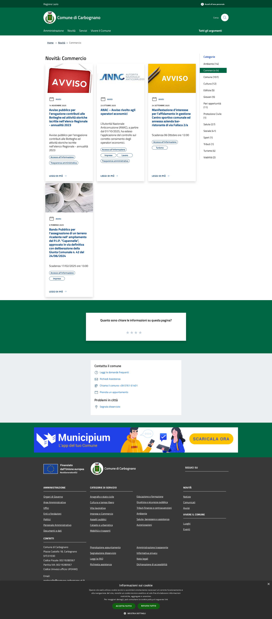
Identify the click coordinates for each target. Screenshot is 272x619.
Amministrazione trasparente (152, 547)
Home (50, 43)
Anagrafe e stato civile (102, 497)
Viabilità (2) (209, 157)
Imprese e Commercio (101, 514)
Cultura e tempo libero (102, 502)
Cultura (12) (210, 84)
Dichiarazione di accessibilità (152, 564)
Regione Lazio (50, 4)
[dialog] (136, 600)
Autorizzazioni (144, 525)
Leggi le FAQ (96, 559)
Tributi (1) (209, 144)
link (166, 599)
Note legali (142, 559)
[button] (136, 613)
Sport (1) (208, 137)
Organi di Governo (53, 497)
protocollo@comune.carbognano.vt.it (64, 580)
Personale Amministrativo (57, 525)
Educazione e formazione (150, 496)
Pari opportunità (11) (212, 105)
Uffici (46, 508)
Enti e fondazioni (52, 514)
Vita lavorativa (98, 508)
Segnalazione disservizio (103, 553)
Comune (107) (211, 77)
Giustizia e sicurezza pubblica (152, 502)
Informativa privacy (147, 553)
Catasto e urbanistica (101, 525)
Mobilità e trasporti (100, 531)
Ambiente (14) (211, 64)
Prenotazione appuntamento (105, 547)
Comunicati (189, 502)
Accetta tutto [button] (124, 606)
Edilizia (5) (209, 90)
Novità (61, 43)
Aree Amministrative (54, 502)
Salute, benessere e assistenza (153, 519)
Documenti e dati (52, 531)
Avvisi (58, 99)
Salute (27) (209, 124)
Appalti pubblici (98, 519)
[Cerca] (225, 17)
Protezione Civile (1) (212, 116)
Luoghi (186, 523)
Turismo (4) (209, 151)
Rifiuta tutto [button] (148, 606)
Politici (47, 519)
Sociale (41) (210, 131)
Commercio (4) (211, 70)
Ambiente (142, 513)
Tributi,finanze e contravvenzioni (154, 508)
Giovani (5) (209, 97)
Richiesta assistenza (101, 564)
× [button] (268, 584)
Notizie (187, 497)
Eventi (186, 529)
